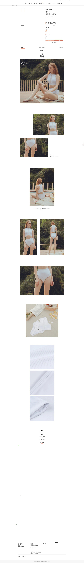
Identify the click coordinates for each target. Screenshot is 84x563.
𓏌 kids (51, 3)
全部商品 (13, 5)
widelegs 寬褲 (45, 3)
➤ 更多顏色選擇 (48, 18)
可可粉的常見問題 (20, 544)
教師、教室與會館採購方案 (34, 545)
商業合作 (32, 543)
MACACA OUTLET (21, 546)
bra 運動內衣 (35, 3)
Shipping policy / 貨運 (56, 3)
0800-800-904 (34, 547)
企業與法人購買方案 (33, 544)
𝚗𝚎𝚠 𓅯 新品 (24, 3)
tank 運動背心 (40, 3)
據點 (61, 3)
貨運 (19, 545)
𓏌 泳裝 (49, 3)
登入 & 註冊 (44, 543)
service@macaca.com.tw (36, 548)
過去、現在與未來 (20, 543)
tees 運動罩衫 (30, 3)
